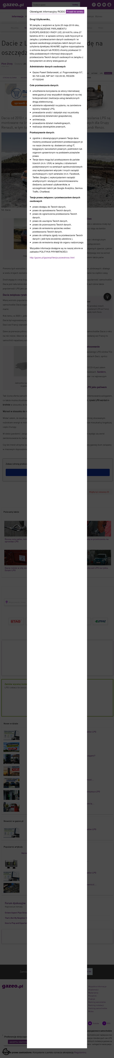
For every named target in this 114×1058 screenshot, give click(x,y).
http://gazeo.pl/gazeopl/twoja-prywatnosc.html (52, 257)
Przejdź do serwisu (75, 11)
